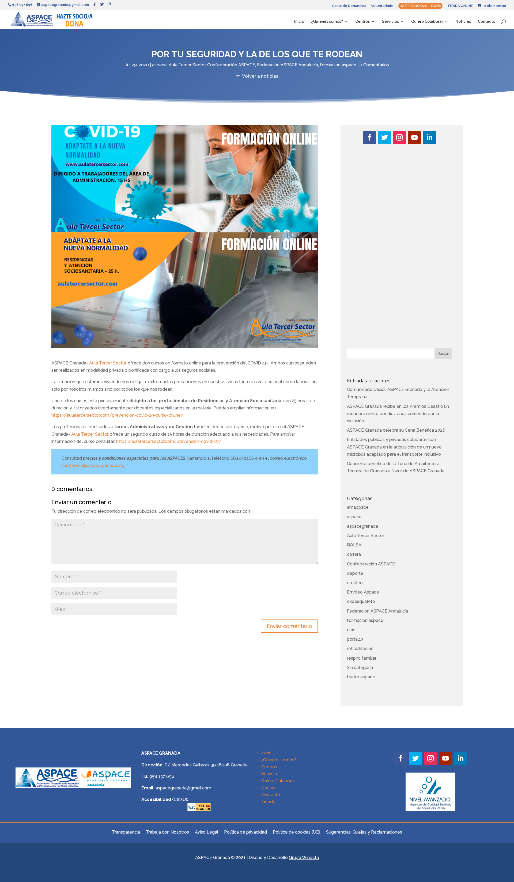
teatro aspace (361, 676)
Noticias (463, 22)
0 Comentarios (374, 64)
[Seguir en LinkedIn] (429, 137)
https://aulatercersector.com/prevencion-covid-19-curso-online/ (117, 415)
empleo (355, 582)
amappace (358, 507)
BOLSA (354, 545)
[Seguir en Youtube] (414, 137)
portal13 (355, 639)
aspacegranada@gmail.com (183, 787)
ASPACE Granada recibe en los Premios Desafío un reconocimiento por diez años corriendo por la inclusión (398, 413)
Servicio (269, 773)
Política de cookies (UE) (296, 832)
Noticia (268, 787)
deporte (355, 573)
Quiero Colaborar (427, 22)
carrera (354, 554)
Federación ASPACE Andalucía (287, 64)
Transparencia (126, 832)
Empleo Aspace (363, 592)
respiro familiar (361, 658)
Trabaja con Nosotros (167, 832)
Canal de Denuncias (349, 6)
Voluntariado (382, 6)
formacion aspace (338, 64)
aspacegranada (362, 526)
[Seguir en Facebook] (369, 137)
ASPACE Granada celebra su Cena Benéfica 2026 (396, 430)
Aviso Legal (206, 832)
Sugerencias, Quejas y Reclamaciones (364, 832)
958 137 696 (161, 776)
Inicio (299, 22)
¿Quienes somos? (327, 22)
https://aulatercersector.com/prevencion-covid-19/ (168, 441)
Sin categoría (360, 667)
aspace (159, 64)
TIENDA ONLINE (460, 6)
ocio (351, 629)
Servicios (390, 22)
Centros (362, 22)
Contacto (486, 22)
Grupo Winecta (304, 857)
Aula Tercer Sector (187, 64)
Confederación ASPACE (231, 64)
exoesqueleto (361, 601)
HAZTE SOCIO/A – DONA (420, 6)
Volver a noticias (260, 76)
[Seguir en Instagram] (399, 137)
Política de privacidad (245, 832)
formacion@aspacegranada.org (93, 465)
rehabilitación (360, 648)
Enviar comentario (289, 626)
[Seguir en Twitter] (384, 137)
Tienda (268, 801)
